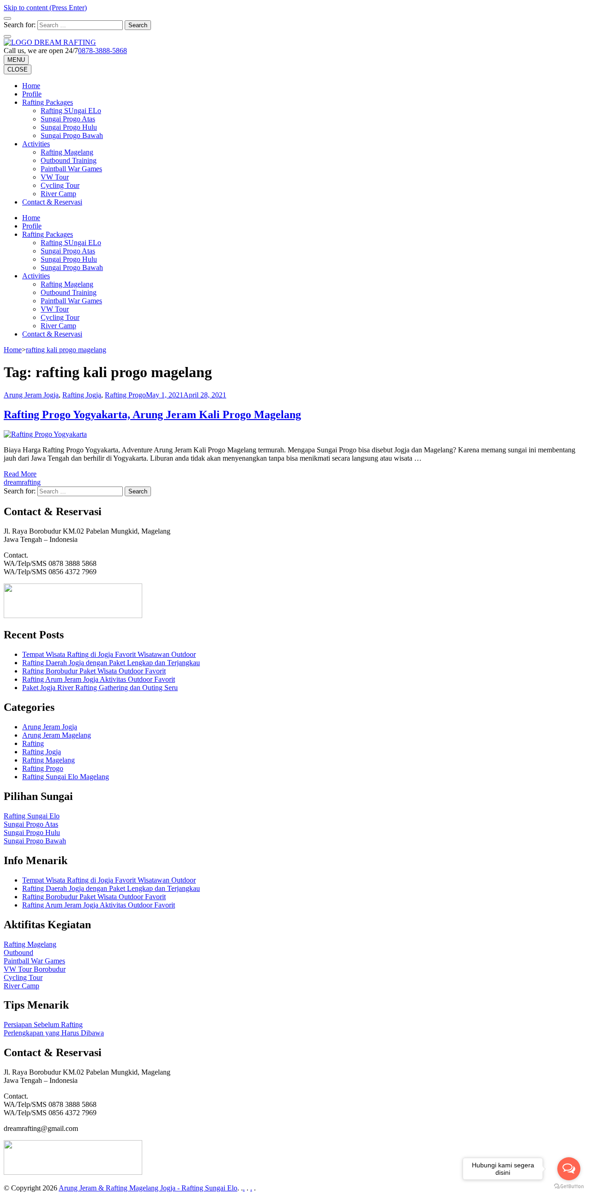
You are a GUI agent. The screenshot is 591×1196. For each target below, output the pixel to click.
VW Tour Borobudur (35, 969)
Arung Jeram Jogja (31, 395)
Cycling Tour (60, 185)
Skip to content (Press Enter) (45, 8)
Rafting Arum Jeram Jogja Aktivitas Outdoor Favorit (98, 679)
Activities (36, 144)
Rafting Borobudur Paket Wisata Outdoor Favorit (94, 671)
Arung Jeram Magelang (56, 735)
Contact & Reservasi (52, 202)
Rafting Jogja (81, 395)
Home (31, 86)
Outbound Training (68, 160)
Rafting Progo (125, 395)
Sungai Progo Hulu (69, 127)
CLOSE (17, 69)
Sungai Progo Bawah (72, 135)
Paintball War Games (71, 169)
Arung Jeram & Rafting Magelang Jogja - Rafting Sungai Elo (148, 1188)
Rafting (33, 743)
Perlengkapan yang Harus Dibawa (54, 1033)
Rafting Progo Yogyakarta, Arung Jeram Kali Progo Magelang (152, 415)
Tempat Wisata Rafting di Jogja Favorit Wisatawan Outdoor (109, 654)
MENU (16, 59)
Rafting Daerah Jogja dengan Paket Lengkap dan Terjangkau (111, 663)
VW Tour (55, 177)
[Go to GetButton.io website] (569, 1187)
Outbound (18, 952)
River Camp (58, 194)
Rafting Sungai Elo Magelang (65, 777)
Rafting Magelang (67, 152)
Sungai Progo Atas (68, 119)
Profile (32, 94)
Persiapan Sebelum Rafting (43, 1024)
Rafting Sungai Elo (32, 816)
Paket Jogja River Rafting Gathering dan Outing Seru (100, 687)
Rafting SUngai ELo (71, 110)
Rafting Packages (47, 102)
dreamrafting (22, 482)
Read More (20, 474)
